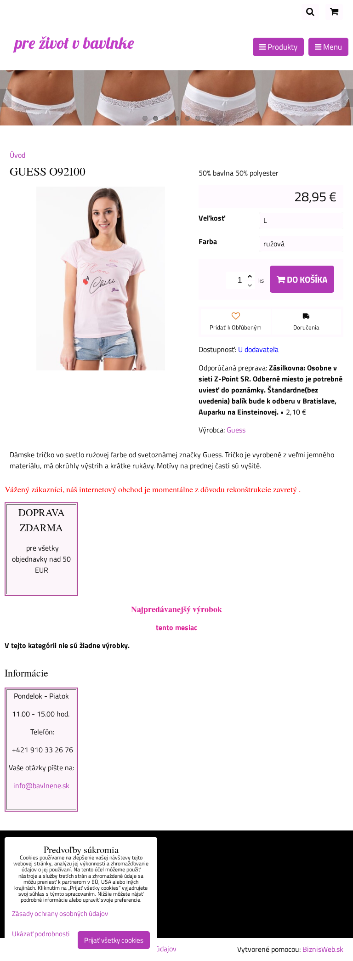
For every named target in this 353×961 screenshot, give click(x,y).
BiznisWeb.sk (322, 949)
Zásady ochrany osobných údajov (60, 913)
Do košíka (306, 279)
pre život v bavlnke (74, 42)
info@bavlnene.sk (41, 785)
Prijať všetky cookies (113, 940)
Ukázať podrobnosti (40, 934)
